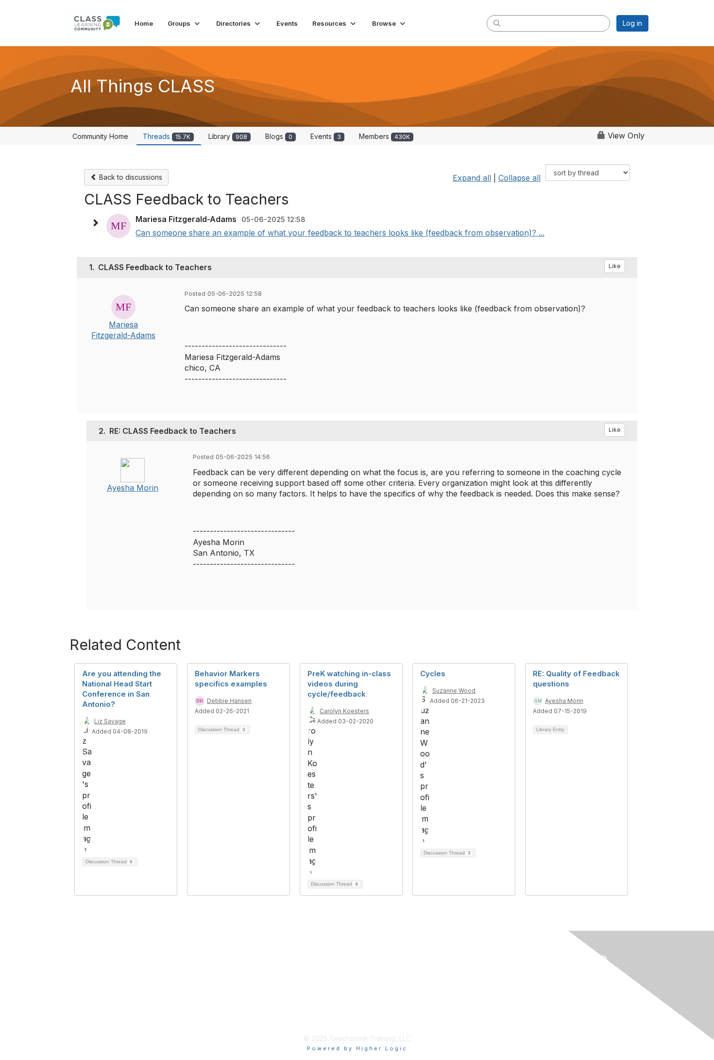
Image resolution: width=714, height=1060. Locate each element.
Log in (632, 23)
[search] (497, 23)
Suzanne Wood (454, 690)
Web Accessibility (299, 995)
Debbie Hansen (229, 700)
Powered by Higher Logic (357, 1048)
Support (283, 1010)
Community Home (100, 136)
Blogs (278, 136)
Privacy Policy (294, 963)
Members (384, 136)
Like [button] (615, 266)
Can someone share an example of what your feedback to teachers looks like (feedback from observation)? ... (340, 233)
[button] (184, 23)
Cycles (432, 673)
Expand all (472, 178)
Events (325, 136)
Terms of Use (293, 979)
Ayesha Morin (132, 488)
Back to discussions (129, 177)
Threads (166, 136)
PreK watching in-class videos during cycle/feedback (349, 684)
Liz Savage (110, 721)
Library (227, 136)
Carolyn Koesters (344, 711)
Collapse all (519, 178)
